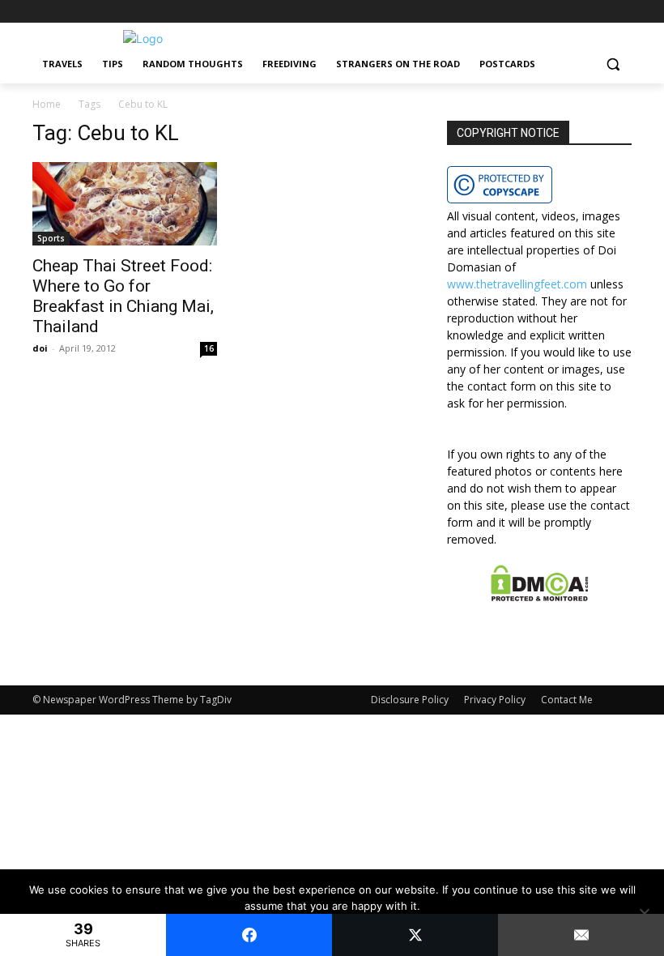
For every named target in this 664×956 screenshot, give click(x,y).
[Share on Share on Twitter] (415, 935)
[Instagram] (599, 11)
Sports (51, 238)
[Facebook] (577, 11)
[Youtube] (622, 11)
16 (209, 348)
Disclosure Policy (410, 699)
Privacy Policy (495, 699)
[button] (613, 64)
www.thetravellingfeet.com (517, 284)
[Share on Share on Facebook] (249, 935)
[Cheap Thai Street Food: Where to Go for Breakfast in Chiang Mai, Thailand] (124, 204)
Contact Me (567, 699)
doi (40, 348)
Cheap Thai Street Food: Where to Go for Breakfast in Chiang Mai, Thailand (123, 296)
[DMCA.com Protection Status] (540, 596)
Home (46, 104)
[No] (644, 913)
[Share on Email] (581, 935)
